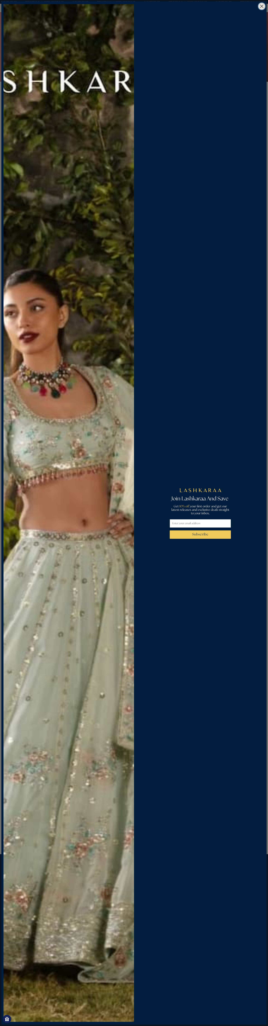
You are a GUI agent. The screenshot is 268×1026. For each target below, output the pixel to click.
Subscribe (200, 534)
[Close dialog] (261, 6)
